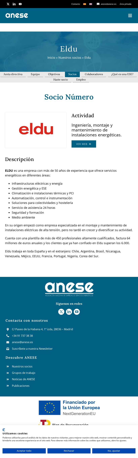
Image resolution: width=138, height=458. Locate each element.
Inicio (51, 58)
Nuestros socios (69, 58)
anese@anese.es (22, 342)
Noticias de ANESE (23, 379)
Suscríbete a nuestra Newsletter (32, 349)
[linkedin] (14, 4)
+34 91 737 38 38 (22, 336)
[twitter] (8, 4)
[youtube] (20, 4)
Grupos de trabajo (23, 373)
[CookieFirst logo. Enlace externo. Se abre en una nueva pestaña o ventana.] (4, 429)
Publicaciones (20, 386)
